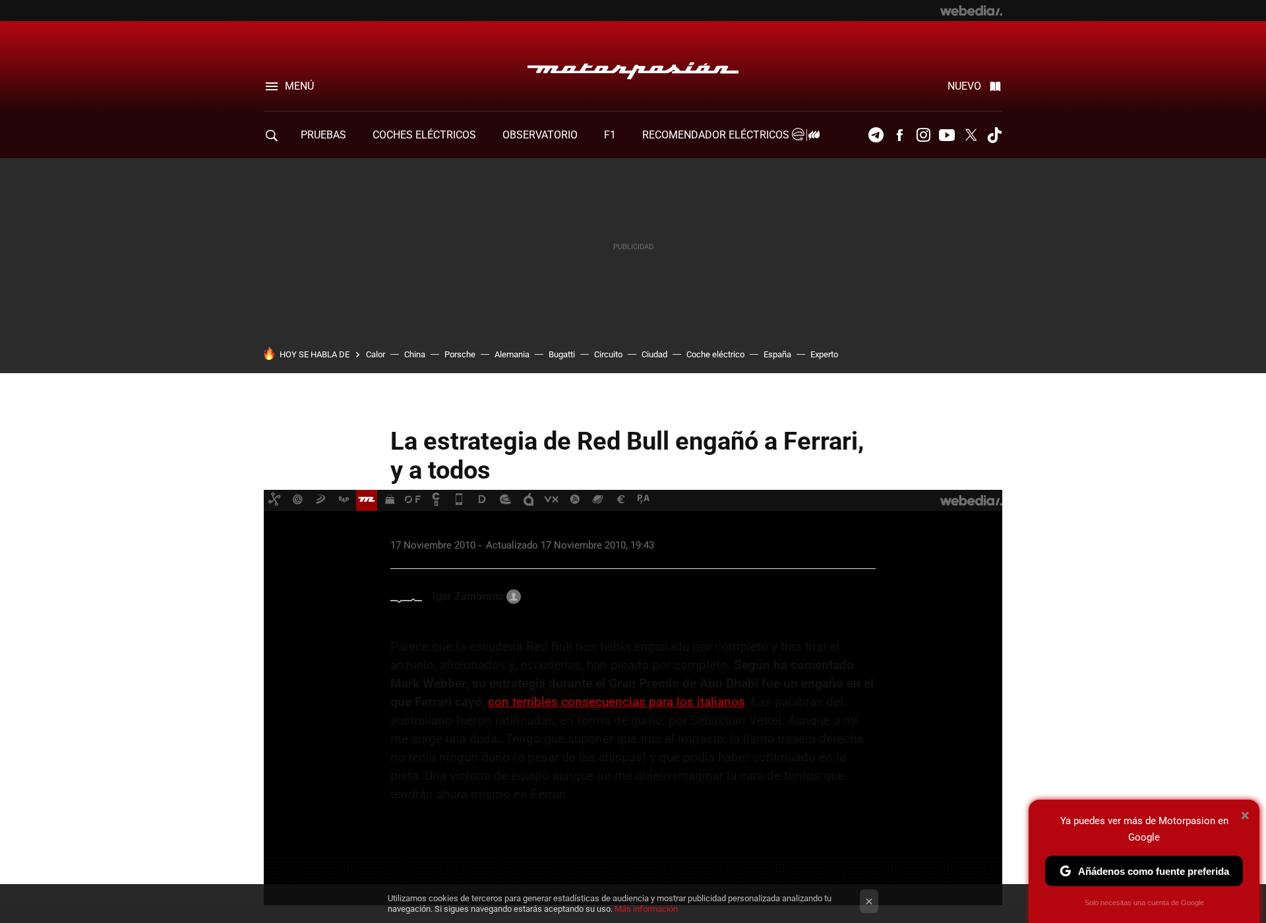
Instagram (923, 135)
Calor (375, 354)
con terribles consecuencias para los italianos (616, 701)
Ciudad (654, 354)
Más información (646, 909)
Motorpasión (633, 67)
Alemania (512, 354)
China (414, 354)
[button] (475, 596)
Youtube (947, 135)
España (777, 354)
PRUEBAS (323, 135)
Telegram (876, 135)
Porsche (459, 354)
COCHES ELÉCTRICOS (424, 135)
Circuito (608, 354)
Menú (299, 86)
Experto (824, 354)
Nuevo (964, 86)
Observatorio (540, 135)
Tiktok (994, 135)
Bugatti (562, 354)
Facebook (899, 135)
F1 (610, 135)
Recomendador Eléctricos (717, 135)
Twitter (971, 135)
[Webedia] (971, 10)
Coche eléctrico (715, 354)
